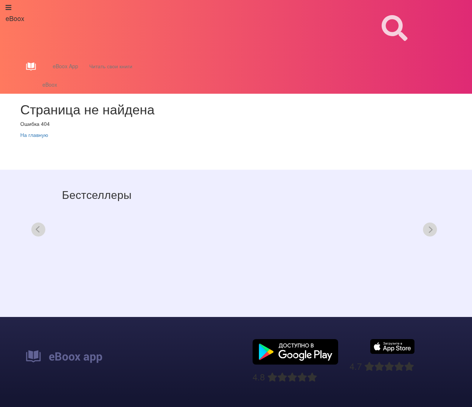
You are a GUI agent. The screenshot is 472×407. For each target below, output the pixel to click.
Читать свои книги (110, 66)
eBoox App (65, 66)
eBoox (49, 84)
